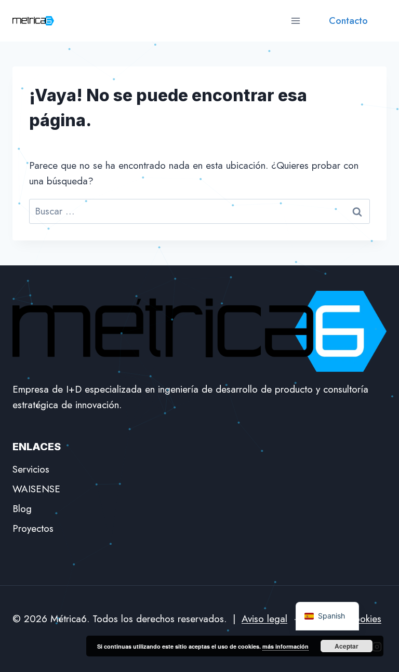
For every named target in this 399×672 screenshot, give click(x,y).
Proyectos (33, 528)
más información (285, 646)
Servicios (30, 469)
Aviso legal (264, 619)
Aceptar (346, 646)
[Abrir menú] (295, 20)
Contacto (348, 21)
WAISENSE (36, 489)
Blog (22, 509)
